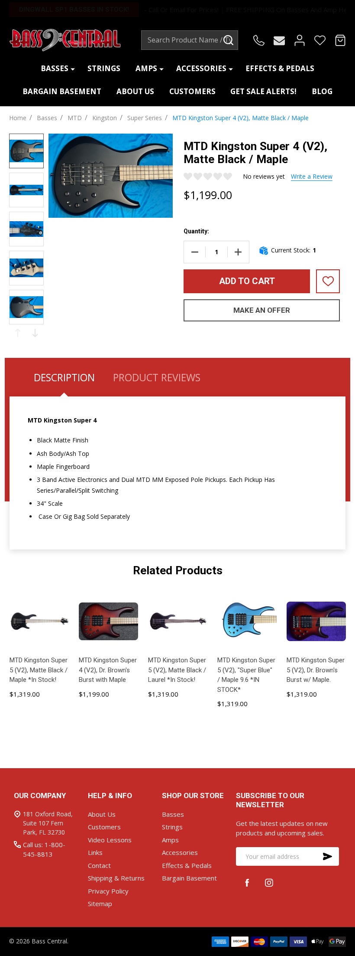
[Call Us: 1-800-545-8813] (259, 40)
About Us (135, 91)
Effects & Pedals (279, 68)
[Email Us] (279, 40)
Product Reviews (156, 377)
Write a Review (311, 176)
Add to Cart (247, 281)
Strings (103, 68)
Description (64, 377)
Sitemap (100, 903)
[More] (73, 69)
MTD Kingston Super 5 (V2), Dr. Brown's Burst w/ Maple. (316, 670)
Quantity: (196, 231)
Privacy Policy (108, 891)
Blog (322, 91)
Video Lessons (110, 839)
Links (95, 852)
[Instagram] (269, 882)
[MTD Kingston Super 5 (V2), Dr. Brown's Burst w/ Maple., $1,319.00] (316, 621)
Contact (99, 865)
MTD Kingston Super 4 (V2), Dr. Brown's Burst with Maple (108, 670)
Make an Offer (261, 310)
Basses (54, 68)
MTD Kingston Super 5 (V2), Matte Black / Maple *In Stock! (39, 670)
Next (35, 332)
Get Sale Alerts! (263, 91)
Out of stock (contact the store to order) (316, 714)
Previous (17, 332)
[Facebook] (247, 882)
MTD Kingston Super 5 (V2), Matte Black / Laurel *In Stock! (177, 670)
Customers (192, 91)
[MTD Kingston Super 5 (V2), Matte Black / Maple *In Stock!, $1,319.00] (39, 621)
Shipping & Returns (116, 878)
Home (17, 118)
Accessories (201, 68)
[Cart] (340, 40)
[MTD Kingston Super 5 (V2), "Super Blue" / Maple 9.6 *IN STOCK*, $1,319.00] (246, 621)
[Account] (299, 40)
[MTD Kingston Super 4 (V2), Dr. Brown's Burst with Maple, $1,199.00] (108, 621)
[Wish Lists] (320, 40)
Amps (146, 68)
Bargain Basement (62, 91)
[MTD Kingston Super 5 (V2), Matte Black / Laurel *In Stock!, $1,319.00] (177, 621)
